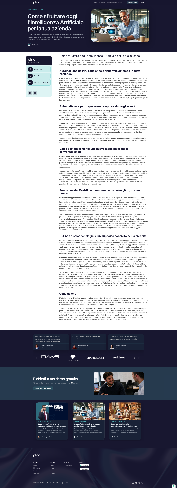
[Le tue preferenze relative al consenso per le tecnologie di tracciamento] (174, 486)
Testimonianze (111, 3)
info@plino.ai (67, 465)
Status (53, 474)
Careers (36, 474)
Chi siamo (101, 3)
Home (94, 3)
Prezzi (120, 3)
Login (52, 465)
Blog (52, 468)
